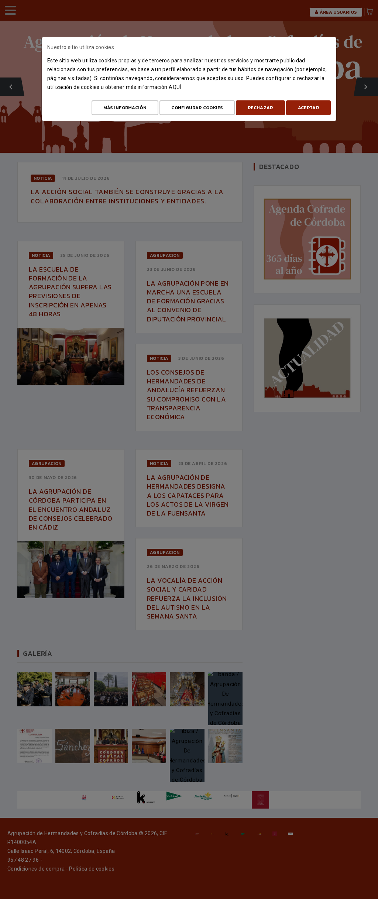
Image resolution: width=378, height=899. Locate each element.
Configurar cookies (197, 107)
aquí (175, 87)
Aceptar (308, 107)
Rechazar (260, 107)
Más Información (125, 107)
